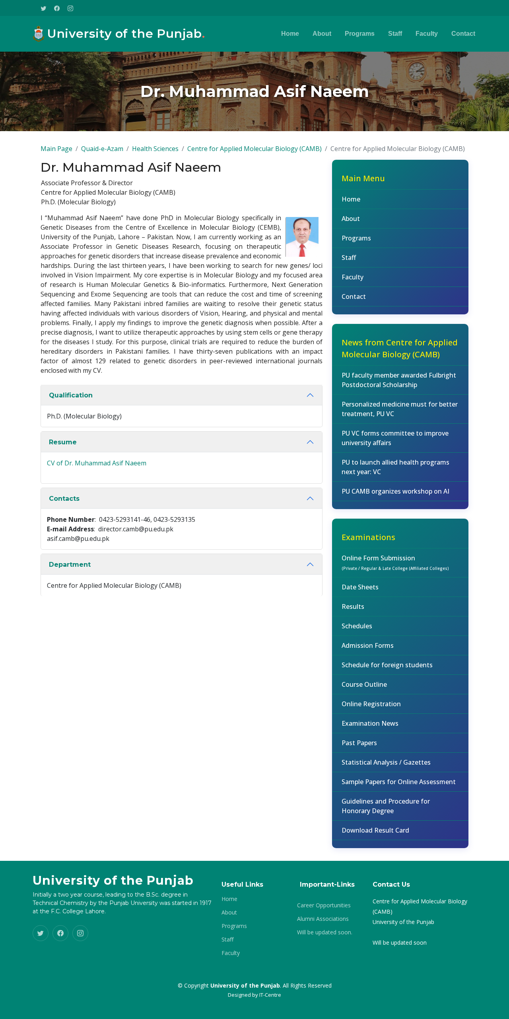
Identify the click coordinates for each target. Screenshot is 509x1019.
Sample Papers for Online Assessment (399, 781)
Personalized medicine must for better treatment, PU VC (400, 409)
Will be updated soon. (324, 932)
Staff (395, 33)
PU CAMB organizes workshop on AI (395, 491)
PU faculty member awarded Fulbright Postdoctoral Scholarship (399, 380)
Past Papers (359, 742)
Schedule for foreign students (387, 665)
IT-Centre (270, 994)
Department (70, 564)
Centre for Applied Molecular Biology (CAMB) (254, 148)
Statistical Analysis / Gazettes (386, 762)
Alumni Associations (323, 919)
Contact (463, 33)
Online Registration (371, 703)
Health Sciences (155, 148)
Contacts (64, 498)
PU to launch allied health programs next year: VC (395, 467)
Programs (360, 33)
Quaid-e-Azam (102, 148)
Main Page (56, 148)
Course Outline (364, 684)
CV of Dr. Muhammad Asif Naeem (96, 463)
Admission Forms (368, 645)
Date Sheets (360, 587)
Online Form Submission (395, 562)
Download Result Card (375, 830)
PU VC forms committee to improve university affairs (395, 438)
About (322, 33)
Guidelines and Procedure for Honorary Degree (386, 806)
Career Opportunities (324, 905)
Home (290, 33)
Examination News (370, 723)
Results (353, 606)
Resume (63, 442)
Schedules (357, 626)
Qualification (71, 395)
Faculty (427, 33)
